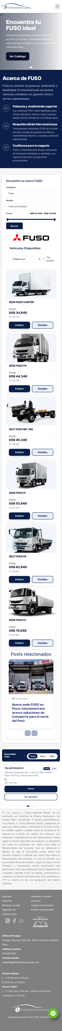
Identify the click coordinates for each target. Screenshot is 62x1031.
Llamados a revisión (41, 896)
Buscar (14, 226)
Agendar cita (9, 909)
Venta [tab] (42, 756)
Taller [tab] (52, 756)
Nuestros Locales (11, 905)
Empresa (6, 896)
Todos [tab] (33, 756)
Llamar (31, 788)
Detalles (42, 325)
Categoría (11, 187)
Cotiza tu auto (9, 914)
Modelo (9, 200)
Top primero (50, 259)
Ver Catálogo (18, 56)
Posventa (7, 900)
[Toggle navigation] (57, 6)
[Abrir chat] (53, 1013)
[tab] (28, 806)
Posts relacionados (31, 654)
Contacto (36, 900)
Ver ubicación (31, 797)
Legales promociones (42, 905)
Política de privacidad (42, 909)
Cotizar (19, 325)
